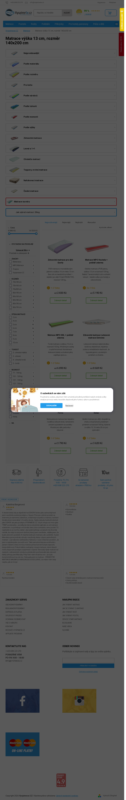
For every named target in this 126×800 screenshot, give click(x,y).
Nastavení (69, 406)
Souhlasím (51, 406)
